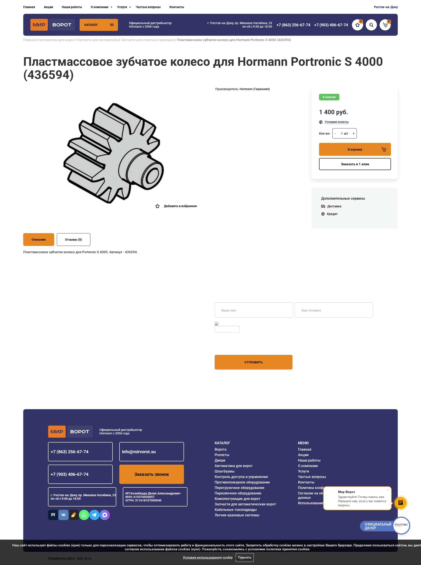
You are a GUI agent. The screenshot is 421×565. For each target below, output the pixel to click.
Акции (48, 7)
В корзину (355, 149)
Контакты (176, 7)
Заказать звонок (151, 474)
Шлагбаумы (225, 471)
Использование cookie (316, 503)
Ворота (221, 449)
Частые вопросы (148, 7)
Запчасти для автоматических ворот (245, 504)
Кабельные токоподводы (236, 510)
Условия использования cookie (208, 558)
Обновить (226, 324)
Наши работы (72, 7)
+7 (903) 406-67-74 (69, 474)
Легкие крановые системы (237, 515)
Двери (220, 460)
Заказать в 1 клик (355, 164)
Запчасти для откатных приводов (147, 40)
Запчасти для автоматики (97, 40)
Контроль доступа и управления (241, 477)
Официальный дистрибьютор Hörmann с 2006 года (150, 24)
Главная (29, 7)
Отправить (253, 362)
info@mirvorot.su (139, 451)
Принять (244, 558)
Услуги (122, 7)
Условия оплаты (337, 122)
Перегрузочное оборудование (239, 488)
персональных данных (231, 346)
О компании (99, 7)
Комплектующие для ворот (237, 499)
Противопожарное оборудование (242, 482)
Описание (39, 239)
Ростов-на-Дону (386, 7)
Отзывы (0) (73, 239)
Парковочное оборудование (238, 493)
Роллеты (222, 455)
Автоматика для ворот (56, 40)
